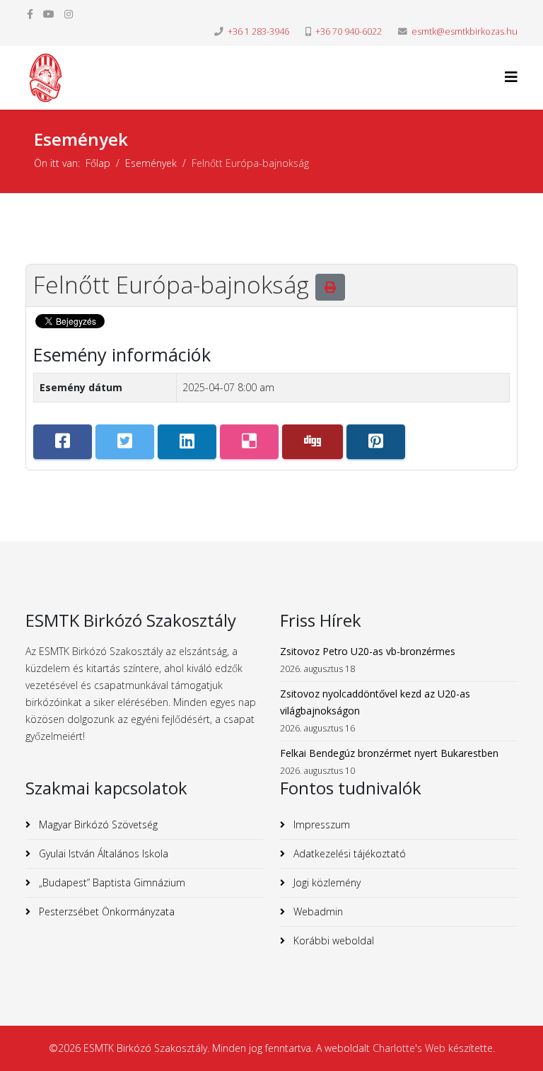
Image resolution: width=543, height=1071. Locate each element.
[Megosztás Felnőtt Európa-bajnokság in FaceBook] (62, 441)
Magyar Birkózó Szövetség (97, 824)
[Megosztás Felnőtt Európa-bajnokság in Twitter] (124, 441)
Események (151, 163)
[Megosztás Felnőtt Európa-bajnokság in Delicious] (249, 441)
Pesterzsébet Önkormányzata (105, 911)
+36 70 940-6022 (348, 31)
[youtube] (48, 14)
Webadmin (317, 911)
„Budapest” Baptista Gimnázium (110, 882)
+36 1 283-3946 (258, 31)
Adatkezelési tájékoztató (348, 853)
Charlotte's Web (409, 1048)
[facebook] (30, 14)
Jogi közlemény (326, 882)
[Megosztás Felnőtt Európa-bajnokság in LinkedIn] (187, 441)
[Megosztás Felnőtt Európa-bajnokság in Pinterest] (375, 441)
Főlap (98, 163)
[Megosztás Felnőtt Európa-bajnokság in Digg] (312, 441)
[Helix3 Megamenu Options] (511, 77)
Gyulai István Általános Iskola (102, 853)
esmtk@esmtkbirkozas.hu (464, 31)
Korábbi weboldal (332, 940)
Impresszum (320, 824)
